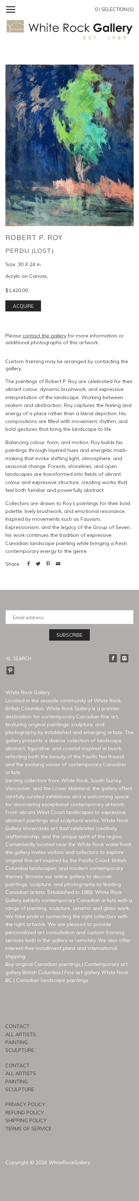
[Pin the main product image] (48, 564)
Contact (17, 1026)
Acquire (23, 306)
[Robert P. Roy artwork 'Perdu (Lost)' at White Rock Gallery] (69, 145)
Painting (16, 1042)
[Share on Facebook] (28, 564)
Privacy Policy (25, 1104)
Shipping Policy (26, 1120)
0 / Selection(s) (114, 9)
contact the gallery (44, 335)
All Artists (20, 1034)
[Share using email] (58, 564)
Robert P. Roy (34, 237)
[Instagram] (124, 658)
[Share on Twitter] (38, 564)
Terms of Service (28, 1128)
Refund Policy (24, 1112)
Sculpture (19, 1050)
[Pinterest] (10, 670)
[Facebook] (113, 658)
